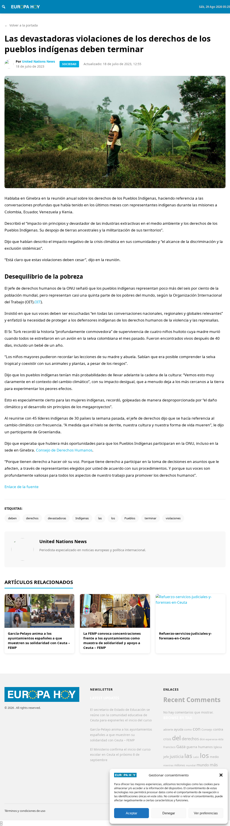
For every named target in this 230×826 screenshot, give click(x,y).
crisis (167, 739)
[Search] (3, 6)
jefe (166, 757)
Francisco (169, 747)
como (188, 729)
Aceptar (131, 813)
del (176, 738)
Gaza (181, 746)
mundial (191, 765)
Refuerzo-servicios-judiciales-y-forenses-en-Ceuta (185, 635)
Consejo (206, 729)
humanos (205, 747)
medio (214, 757)
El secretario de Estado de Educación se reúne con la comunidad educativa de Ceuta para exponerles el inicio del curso (121, 714)
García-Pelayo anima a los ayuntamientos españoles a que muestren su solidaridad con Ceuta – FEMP (39, 640)
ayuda (178, 729)
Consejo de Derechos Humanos (64, 450)
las (100, 518)
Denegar (168, 813)
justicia (177, 756)
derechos (32, 518)
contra (218, 729)
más (214, 764)
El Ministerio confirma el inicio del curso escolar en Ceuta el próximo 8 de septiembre (120, 754)
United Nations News (38, 61)
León (196, 757)
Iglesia (218, 747)
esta (220, 739)
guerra (191, 747)
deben (12, 518)
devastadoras (57, 518)
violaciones (173, 518)
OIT (37, 301)
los (113, 518)
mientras (168, 765)
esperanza (211, 739)
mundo (203, 764)
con (197, 729)
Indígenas (82, 518)
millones (179, 765)
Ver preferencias (206, 813)
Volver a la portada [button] (21, 25)
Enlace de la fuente (21, 486)
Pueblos (129, 518)
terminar (150, 518)
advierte (168, 729)
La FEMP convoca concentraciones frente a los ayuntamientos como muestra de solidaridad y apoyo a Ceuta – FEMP (112, 640)
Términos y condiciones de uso (24, 811)
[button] (221, 775)
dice (202, 739)
